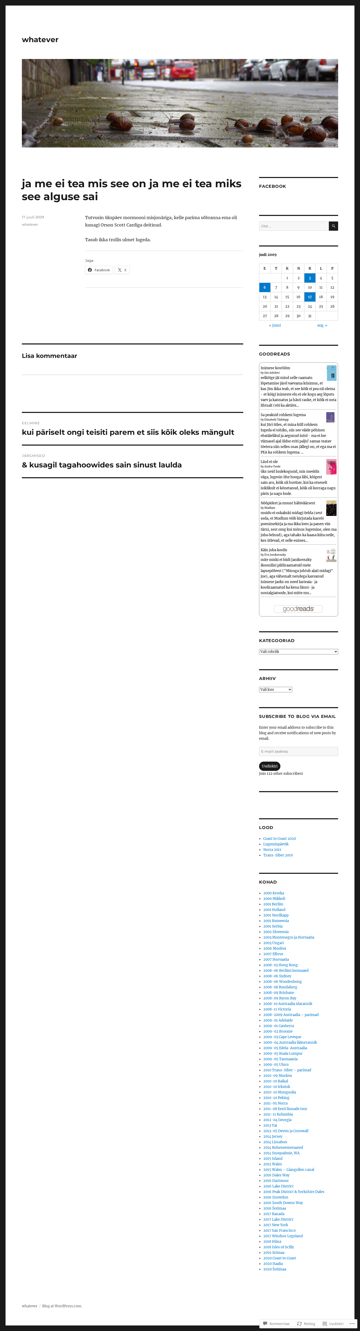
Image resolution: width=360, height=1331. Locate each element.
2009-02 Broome (278, 1031)
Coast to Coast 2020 (279, 838)
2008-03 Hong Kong (280, 965)
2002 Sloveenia (276, 932)
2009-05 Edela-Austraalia (285, 1048)
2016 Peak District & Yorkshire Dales (293, 1192)
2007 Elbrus (273, 954)
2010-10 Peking (276, 1098)
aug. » (322, 325)
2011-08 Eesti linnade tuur (285, 1109)
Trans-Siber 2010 (278, 855)
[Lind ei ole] (331, 466)
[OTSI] (333, 226)
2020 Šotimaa (274, 1269)
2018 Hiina (272, 1241)
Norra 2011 (272, 849)
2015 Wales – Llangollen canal (288, 1169)
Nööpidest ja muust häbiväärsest (288, 503)
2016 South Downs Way (283, 1203)
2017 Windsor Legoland (283, 1236)
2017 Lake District (278, 1219)
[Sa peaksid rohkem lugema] (331, 417)
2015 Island (273, 1158)
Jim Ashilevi (272, 372)
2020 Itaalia (273, 1263)
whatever (40, 39)
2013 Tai (270, 1125)
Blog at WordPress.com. (62, 1306)
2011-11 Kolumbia (278, 1114)
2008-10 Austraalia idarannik (287, 1004)
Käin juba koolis (274, 550)
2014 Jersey (272, 1136)
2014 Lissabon (275, 1142)
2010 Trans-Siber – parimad (287, 1070)
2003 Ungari (273, 943)
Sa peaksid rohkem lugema (283, 415)
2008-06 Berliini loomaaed (286, 970)
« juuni (275, 325)
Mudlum (269, 508)
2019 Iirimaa (273, 1252)
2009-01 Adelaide (278, 1020)
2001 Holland (274, 910)
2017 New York (275, 1225)
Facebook (272, 186)
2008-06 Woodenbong (282, 981)
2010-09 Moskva (277, 1075)
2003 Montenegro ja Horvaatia (288, 937)
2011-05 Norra (275, 1103)
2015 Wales (272, 1164)
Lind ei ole (269, 462)
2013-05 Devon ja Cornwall (285, 1131)
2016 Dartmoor (276, 1181)
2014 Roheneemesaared (283, 1147)
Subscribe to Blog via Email (297, 716)
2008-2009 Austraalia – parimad (291, 1015)
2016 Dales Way (276, 1175)
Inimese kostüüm (275, 368)
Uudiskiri (270, 766)
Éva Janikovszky (275, 554)
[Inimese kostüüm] (331, 373)
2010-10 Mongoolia (279, 1092)
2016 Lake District (278, 1186)
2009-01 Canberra (278, 1026)
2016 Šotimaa (274, 1208)
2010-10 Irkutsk (276, 1086)
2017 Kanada (273, 1214)
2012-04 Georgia (277, 1120)
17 (310, 297)
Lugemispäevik (276, 844)
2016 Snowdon (275, 1197)
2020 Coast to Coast (279, 1258)
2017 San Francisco (279, 1230)
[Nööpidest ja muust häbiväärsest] (331, 508)
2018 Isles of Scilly (278, 1247)
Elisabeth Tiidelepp (276, 419)
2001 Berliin (273, 904)
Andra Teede (272, 466)
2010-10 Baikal (275, 1081)
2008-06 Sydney (277, 976)
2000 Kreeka (273, 893)
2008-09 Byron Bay (279, 998)
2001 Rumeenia (276, 921)
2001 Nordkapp (276, 915)
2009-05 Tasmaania (280, 1059)
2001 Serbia (273, 926)
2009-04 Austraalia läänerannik (290, 1042)
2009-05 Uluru (276, 1064)
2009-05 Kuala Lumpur (283, 1053)
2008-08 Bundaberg (280, 987)
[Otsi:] (294, 226)
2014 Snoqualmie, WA (281, 1153)
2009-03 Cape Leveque (282, 1037)
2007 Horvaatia (276, 959)
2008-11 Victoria (277, 1009)
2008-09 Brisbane (278, 992)
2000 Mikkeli (274, 898)
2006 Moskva (274, 948)
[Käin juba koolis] (331, 554)
